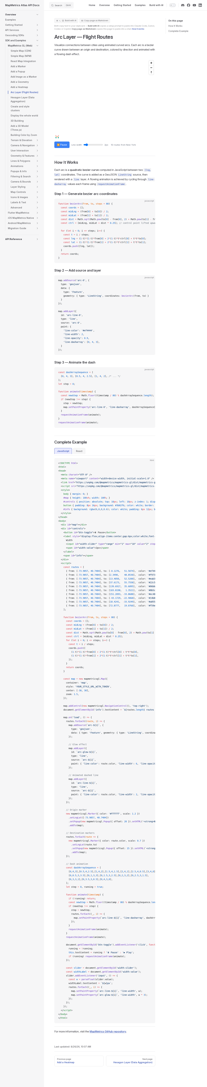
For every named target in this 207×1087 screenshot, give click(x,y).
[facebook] (188, 5)
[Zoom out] (151, 67)
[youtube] (194, 5)
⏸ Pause (62, 144)
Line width (89, 144)
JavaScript (63, 451)
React (79, 451)
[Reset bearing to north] (151, 72)
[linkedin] (200, 5)
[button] (37, 14)
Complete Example (178, 31)
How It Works (175, 25)
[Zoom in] (151, 63)
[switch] (172, 5)
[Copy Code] (150, 204)
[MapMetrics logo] (69, 139)
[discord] (183, 5)
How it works (138, 29)
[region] (104, 99)
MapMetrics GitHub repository (108, 1031)
